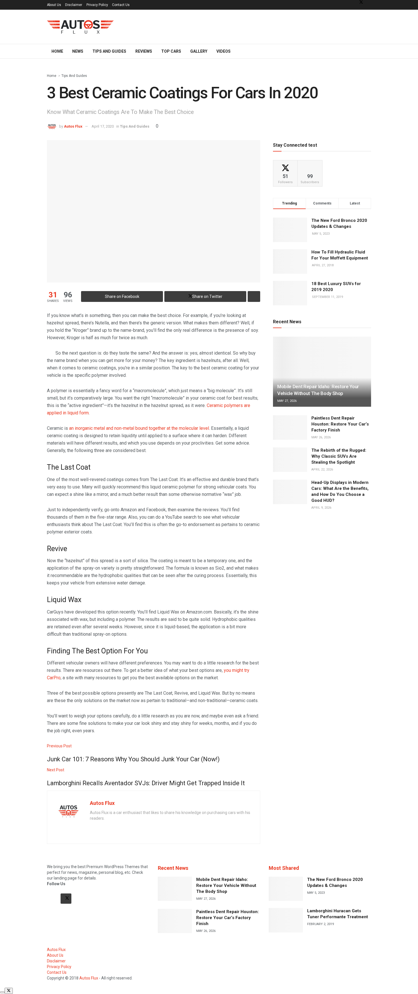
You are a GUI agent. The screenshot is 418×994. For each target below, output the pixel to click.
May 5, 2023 (316, 893)
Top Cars (171, 51)
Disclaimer (73, 5)
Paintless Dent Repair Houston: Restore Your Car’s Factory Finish (340, 424)
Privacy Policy (97, 5)
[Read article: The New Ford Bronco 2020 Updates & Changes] (286, 889)
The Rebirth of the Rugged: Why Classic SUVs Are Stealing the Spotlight (338, 456)
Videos (223, 51)
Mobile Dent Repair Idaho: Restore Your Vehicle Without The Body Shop (226, 885)
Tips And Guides (109, 51)
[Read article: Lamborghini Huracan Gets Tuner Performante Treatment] (286, 920)
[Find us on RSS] (79, 898)
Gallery (198, 51)
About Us (54, 5)
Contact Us (121, 5)
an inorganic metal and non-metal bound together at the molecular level (139, 428)
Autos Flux (73, 126)
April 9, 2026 (321, 508)
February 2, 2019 (320, 924)
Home (57, 51)
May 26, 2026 (321, 437)
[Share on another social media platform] (254, 296)
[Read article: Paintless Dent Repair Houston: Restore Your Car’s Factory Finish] (290, 427)
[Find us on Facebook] (52, 898)
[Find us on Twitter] (66, 898)
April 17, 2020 (103, 126)
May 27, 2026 (287, 401)
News (77, 51)
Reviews (143, 51)
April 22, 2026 (322, 469)
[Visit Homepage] (80, 27)
